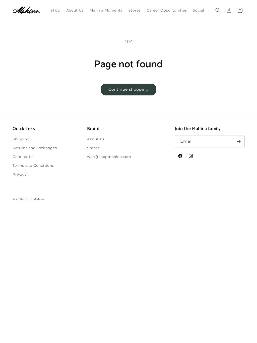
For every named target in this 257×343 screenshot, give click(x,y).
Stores (93, 148)
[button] (217, 10)
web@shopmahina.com (109, 156)
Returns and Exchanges (35, 148)
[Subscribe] (238, 141)
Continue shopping (128, 89)
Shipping (21, 139)
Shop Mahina (35, 199)
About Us (96, 139)
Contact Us (23, 156)
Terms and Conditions (33, 165)
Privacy (20, 174)
